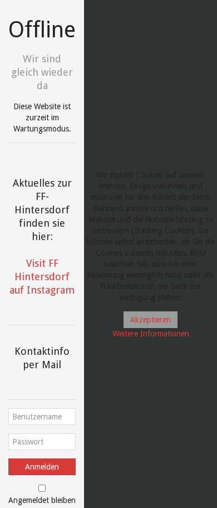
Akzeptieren (150, 319)
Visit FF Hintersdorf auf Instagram (42, 276)
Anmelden (42, 466)
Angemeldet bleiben (42, 500)
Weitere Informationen (150, 333)
